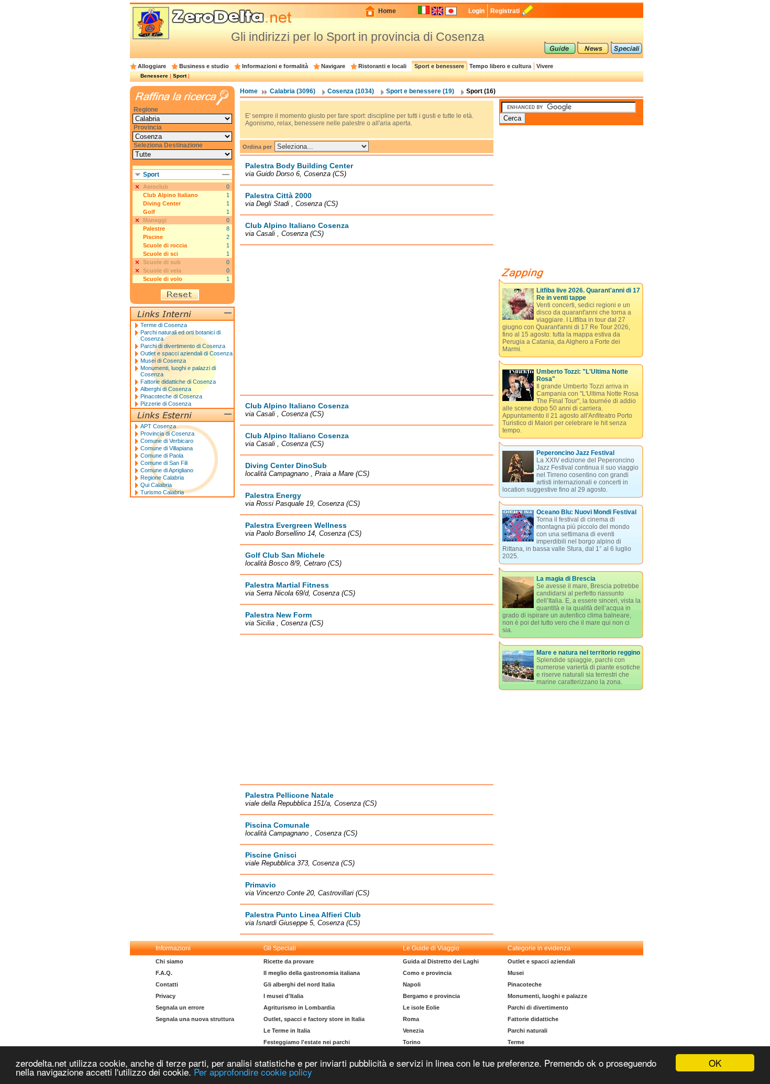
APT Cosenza (158, 426)
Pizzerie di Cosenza (165, 403)
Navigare (333, 66)
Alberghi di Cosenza (165, 389)
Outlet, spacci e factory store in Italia (314, 1019)
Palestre (154, 228)
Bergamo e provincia (431, 996)
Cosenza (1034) (350, 91)
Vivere (544, 66)
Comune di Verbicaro (166, 441)
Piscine (153, 237)
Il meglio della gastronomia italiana (311, 973)
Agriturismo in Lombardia (299, 1007)
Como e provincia (427, 973)
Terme (516, 1042)
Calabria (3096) (292, 91)
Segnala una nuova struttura (195, 1019)
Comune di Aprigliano (166, 470)
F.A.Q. (164, 973)
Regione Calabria (162, 477)
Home (387, 11)
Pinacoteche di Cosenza (171, 396)
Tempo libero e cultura (500, 66)
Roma (411, 1019)
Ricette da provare (288, 961)
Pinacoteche (525, 984)
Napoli (412, 984)
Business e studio (204, 66)
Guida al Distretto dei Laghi (441, 961)
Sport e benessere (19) (420, 91)
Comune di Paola (161, 455)
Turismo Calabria (162, 492)
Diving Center (162, 203)
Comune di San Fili (164, 463)
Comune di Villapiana (166, 448)
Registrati (505, 11)
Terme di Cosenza (163, 325)
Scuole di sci (160, 254)
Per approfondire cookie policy (253, 1071)
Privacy (165, 996)
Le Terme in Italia (286, 1030)
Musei (516, 973)
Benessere (154, 76)
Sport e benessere (439, 66)
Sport (179, 76)
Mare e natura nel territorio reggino (588, 652)
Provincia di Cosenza (167, 433)
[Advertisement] (367, 319)
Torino (412, 1042)
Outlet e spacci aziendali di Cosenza (186, 353)
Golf (149, 212)
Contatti (167, 984)
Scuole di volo (162, 279)
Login (476, 11)
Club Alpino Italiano (170, 195)
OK (715, 1062)
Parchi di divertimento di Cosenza (182, 346)
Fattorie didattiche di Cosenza (178, 381)
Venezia (413, 1030)
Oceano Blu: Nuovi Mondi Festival (586, 512)
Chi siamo (169, 961)
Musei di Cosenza (163, 360)
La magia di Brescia (566, 578)
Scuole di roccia (165, 245)
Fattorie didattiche (533, 1019)
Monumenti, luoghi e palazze (547, 996)
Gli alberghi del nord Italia (299, 984)
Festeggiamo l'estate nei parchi (306, 1042)
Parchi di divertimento (538, 1007)
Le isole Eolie (421, 1007)
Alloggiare (152, 66)
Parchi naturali (527, 1030)
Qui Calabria (156, 485)
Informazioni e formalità (275, 66)
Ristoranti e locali (382, 66)
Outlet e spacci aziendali (541, 961)
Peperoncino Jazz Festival (575, 453)
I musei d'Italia (283, 996)
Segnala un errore (180, 1007)
